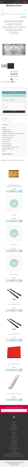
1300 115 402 (15, 452)
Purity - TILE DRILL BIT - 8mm (14, 334)
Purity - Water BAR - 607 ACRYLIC (14, 393)
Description (5, 118)
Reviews (4, 121)
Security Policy (14, 446)
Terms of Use (14, 440)
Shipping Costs (14, 244)
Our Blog (14, 434)
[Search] (26, 9)
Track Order (14, 426)
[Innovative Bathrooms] (14, 5)
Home (2, 12)
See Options (12, 191)
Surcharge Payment (14, 274)
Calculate (14, 111)
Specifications (13, 118)
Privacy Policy (14, 442)
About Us (14, 432)
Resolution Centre (14, 428)
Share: (21, 17)
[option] (14, 50)
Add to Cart (14, 92)
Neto (18, 464)
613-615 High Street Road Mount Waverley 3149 (15, 456)
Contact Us (14, 436)
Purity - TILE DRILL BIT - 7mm (14, 304)
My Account (18, 1)
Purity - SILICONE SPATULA (14, 363)
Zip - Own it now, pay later (14, 448)
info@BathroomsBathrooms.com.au (15, 454)
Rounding (14, 215)
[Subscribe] (25, 410)
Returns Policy (14, 444)
